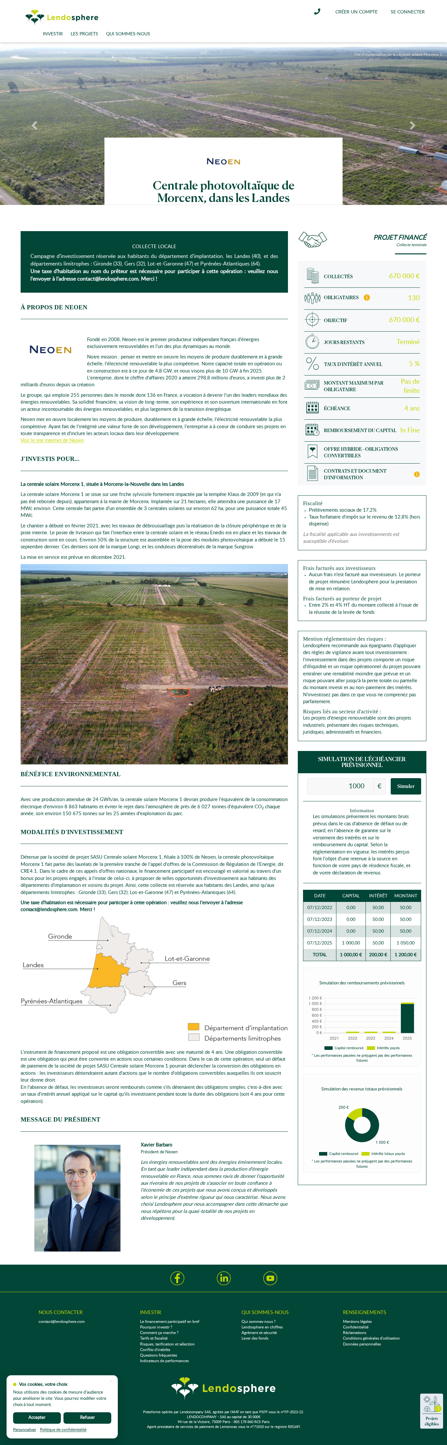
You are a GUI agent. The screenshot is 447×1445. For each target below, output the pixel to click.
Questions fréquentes (158, 1355)
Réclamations (354, 1333)
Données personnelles (362, 1344)
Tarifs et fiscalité (154, 1338)
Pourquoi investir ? (156, 1327)
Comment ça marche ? (159, 1333)
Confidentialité (355, 1327)
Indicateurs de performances (164, 1361)
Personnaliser (24, 1430)
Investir (53, 34)
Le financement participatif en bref (169, 1322)
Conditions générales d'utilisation (371, 1338)
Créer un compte (356, 12)
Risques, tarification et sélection (167, 1344)
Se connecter (408, 12)
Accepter (36, 1418)
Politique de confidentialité (63, 1430)
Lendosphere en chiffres (262, 1327)
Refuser (87, 1418)
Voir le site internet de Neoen (52, 440)
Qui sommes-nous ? (258, 1322)
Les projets (84, 34)
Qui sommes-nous (128, 34)
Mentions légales (357, 1322)
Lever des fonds (254, 1338)
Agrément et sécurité (259, 1333)
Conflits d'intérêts (155, 1350)
